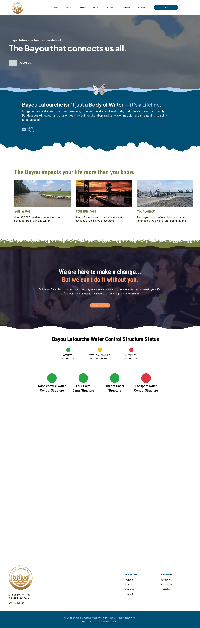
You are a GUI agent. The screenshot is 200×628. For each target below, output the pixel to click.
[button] (110, 8)
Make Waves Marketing (104, 621)
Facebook (166, 579)
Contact (128, 594)
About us (129, 589)
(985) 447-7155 (16, 603)
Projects (128, 579)
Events (128, 584)
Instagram (166, 584)
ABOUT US (25, 62)
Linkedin (165, 589)
